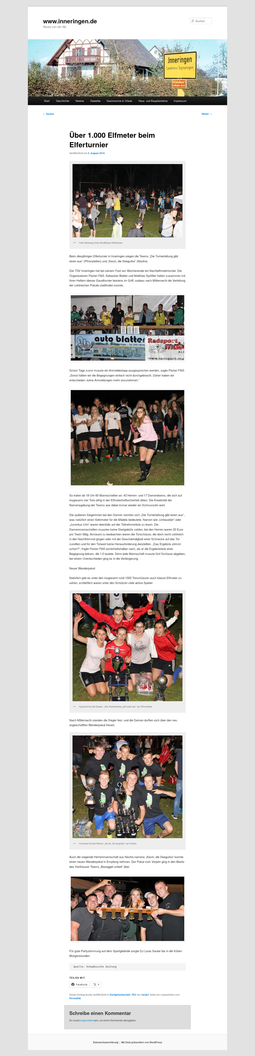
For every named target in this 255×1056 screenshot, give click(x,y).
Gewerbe (95, 101)
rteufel (145, 994)
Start (47, 101)
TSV (133, 994)
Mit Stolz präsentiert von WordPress (141, 1042)
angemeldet (86, 1020)
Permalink (75, 998)
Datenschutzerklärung (105, 1042)
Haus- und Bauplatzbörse (153, 101)
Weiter (207, 114)
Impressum (180, 101)
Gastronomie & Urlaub (119, 101)
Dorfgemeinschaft (120, 994)
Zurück (48, 114)
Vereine (79, 101)
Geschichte (62, 101)
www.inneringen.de (70, 21)
